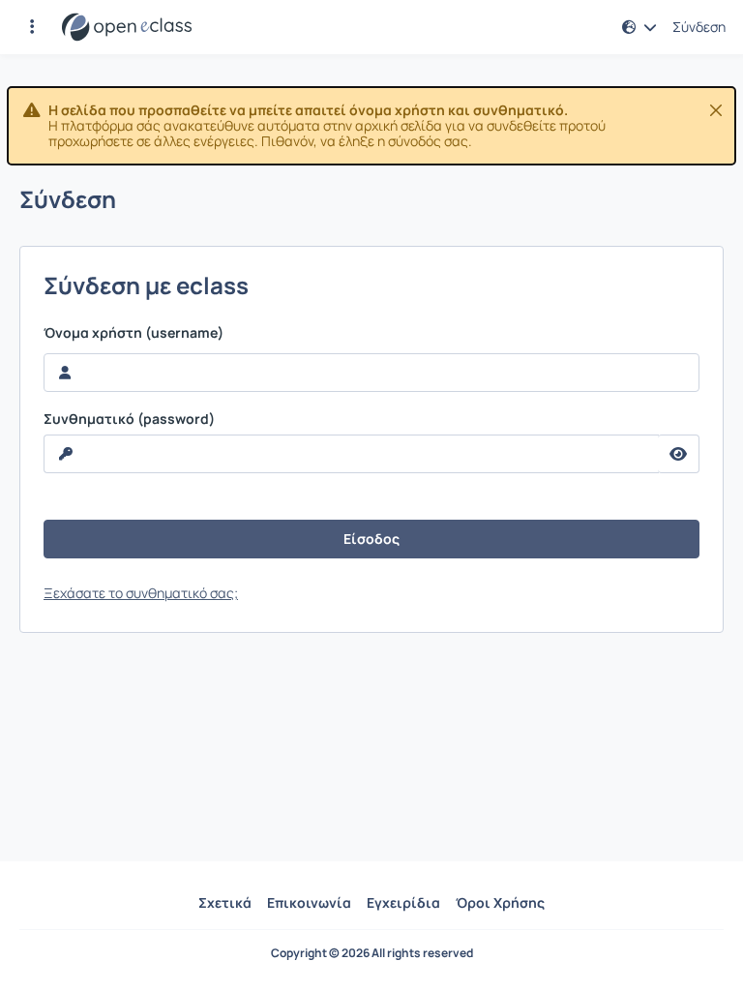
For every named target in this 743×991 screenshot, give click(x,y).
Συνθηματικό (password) (129, 419)
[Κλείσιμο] (716, 110)
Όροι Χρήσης (500, 902)
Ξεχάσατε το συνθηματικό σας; (141, 593)
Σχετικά (225, 902)
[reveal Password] (678, 454)
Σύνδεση (699, 27)
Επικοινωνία (309, 902)
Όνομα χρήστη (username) (133, 333)
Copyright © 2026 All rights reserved (372, 953)
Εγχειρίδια (403, 902)
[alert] (371, 126)
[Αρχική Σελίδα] (126, 27)
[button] (31, 27)
